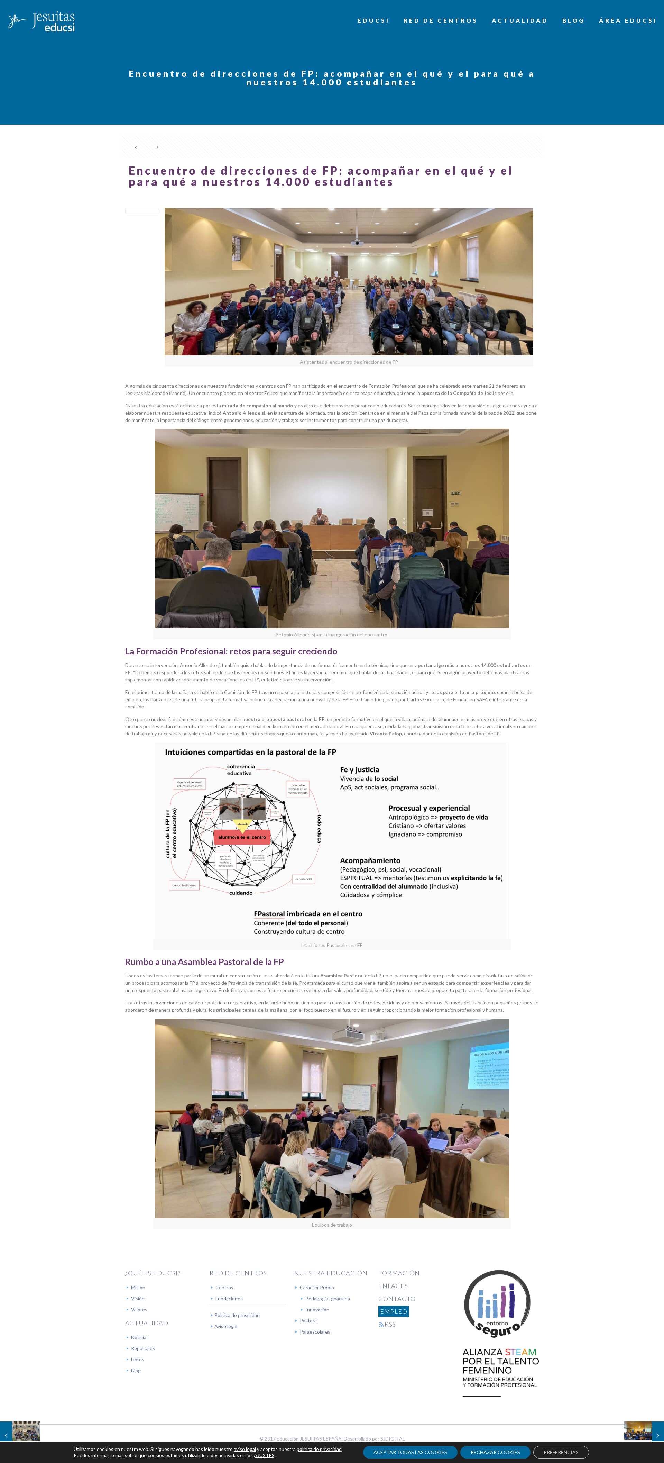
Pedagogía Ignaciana (327, 1298)
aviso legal (245, 1449)
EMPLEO (393, 1311)
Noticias (140, 1337)
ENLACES (393, 1286)
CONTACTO (397, 1298)
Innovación (317, 1309)
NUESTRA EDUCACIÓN (331, 1273)
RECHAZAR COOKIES (495, 1452)
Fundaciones (229, 1298)
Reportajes (143, 1348)
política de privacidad (319, 1449)
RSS (390, 1324)
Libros (137, 1359)
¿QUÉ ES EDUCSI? (153, 1273)
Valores (139, 1309)
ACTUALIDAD (146, 1323)
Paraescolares (315, 1332)
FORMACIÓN (399, 1273)
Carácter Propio (317, 1287)
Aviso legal (225, 1326)
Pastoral (309, 1321)
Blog (136, 1370)
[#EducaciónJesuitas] (41, 21)
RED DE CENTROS (238, 1273)
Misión (138, 1287)
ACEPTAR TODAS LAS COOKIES (410, 1452)
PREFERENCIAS (561, 1452)
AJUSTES (264, 1455)
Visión (138, 1298)
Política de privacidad (237, 1315)
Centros (224, 1287)
